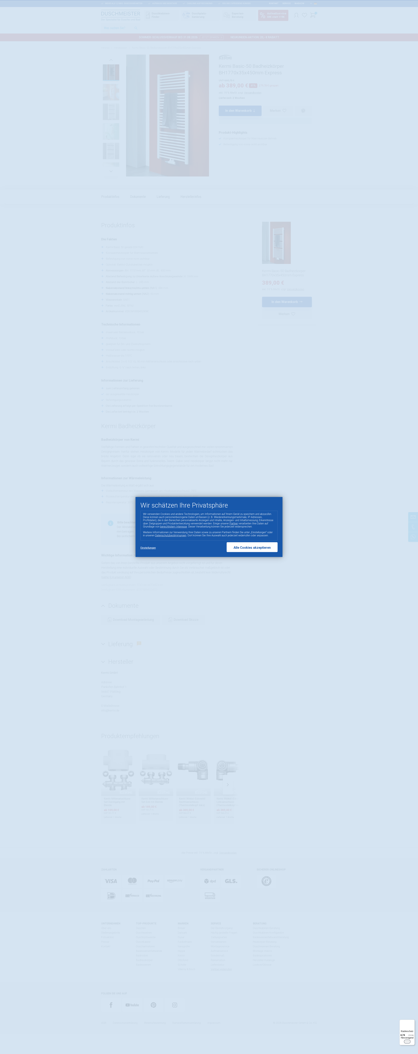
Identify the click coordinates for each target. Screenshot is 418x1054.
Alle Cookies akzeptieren (252, 548)
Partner (234, 523)
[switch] (407, 1042)
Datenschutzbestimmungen (170, 535)
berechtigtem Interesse (173, 526)
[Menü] (413, 1022)
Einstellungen (148, 548)
